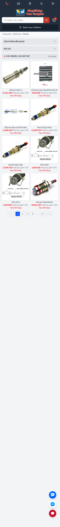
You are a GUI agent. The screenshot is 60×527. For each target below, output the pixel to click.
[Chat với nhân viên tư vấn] (52, 513)
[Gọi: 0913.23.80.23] (7, 3)
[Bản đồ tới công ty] (30, 3)
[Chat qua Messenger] (52, 504)
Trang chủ (6, 34)
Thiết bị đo (17, 34)
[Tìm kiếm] (46, 20)
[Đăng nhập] (41, 3)
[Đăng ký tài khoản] (53, 3)
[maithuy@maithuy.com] (18, 3)
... (37, 214)
